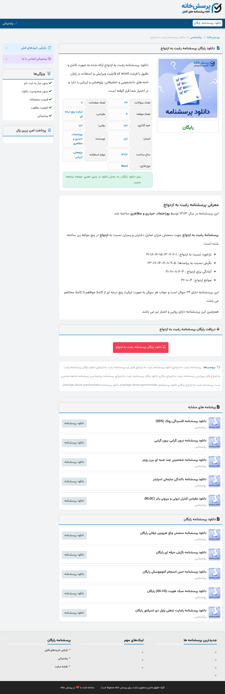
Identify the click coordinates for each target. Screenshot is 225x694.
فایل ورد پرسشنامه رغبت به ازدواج (116, 367)
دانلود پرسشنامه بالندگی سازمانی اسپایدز (179, 479)
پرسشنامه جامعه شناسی (75, 376)
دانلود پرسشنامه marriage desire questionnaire (91, 385)
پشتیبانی (63, 658)
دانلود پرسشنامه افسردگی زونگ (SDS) (181, 421)
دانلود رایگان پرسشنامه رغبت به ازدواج (139, 347)
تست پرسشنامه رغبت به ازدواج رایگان (199, 385)
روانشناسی (196, 37)
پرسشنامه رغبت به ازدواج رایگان (177, 376)
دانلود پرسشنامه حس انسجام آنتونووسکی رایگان (174, 571)
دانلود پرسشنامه (168, 385)
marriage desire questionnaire (138, 385)
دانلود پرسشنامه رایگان (207, 23)
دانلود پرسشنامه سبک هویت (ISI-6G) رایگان (176, 591)
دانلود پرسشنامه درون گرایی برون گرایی (180, 440)
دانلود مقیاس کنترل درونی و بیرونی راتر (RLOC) (175, 498)
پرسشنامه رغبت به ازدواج (187, 367)
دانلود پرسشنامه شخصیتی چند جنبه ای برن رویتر (174, 460)
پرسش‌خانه (213, 37)
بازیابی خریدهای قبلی (56, 650)
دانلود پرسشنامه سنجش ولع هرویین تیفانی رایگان (173, 533)
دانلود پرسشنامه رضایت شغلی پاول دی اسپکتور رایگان (170, 610)
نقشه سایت (61, 666)
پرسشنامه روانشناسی (102, 376)
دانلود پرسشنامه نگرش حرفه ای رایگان (181, 552)
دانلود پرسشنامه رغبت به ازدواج (154, 367)
